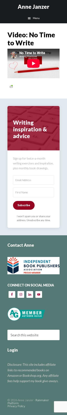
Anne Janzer (33, 6)
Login (12, 349)
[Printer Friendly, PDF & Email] (11, 86)
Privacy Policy (16, 406)
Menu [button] (36, 18)
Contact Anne (20, 245)
